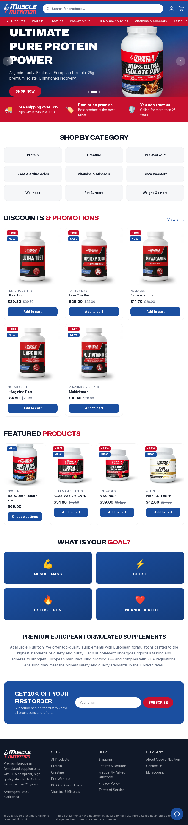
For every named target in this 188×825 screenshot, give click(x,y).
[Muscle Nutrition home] (20, 9)
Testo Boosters (155, 174)
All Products (15, 21)
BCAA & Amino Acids (112, 21)
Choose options (25, 516)
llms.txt (22, 819)
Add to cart (32, 311)
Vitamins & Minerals (151, 21)
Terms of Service (112, 790)
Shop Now (25, 91)
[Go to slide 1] (88, 92)
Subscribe (158, 702)
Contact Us (154, 766)
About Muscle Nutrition (163, 759)
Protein (37, 21)
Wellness (32, 193)
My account (155, 772)
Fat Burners (94, 193)
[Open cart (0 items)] (181, 8)
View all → (175, 220)
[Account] (171, 8)
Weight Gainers (155, 193)
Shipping (105, 759)
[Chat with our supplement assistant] (177, 814)
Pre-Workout (80, 21)
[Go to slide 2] (94, 92)
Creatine (57, 21)
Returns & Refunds (113, 766)
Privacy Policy (109, 783)
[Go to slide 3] (99, 92)
